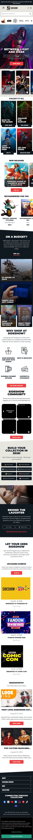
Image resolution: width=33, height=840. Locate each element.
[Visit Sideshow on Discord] (16, 806)
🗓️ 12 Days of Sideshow (8, 469)
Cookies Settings (16, 832)
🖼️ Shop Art (8, 473)
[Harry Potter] (27, 20)
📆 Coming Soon (24, 478)
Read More (16, 723)
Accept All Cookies (16, 836)
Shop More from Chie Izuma (16, 531)
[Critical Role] (15, 20)
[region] (16, 21)
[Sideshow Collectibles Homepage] (12, 8)
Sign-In (16, 573)
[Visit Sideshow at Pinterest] (23, 802)
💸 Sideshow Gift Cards (24, 469)
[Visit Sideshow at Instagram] (19, 802)
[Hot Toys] (3, 20)
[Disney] (21, 20)
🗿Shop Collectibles (8, 478)
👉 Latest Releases (24, 464)
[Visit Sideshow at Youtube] (12, 802)
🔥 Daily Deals (9, 464)
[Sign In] (28, 8)
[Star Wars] (9, 20)
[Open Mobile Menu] (3, 7)
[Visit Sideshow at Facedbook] (4, 802)
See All (16, 190)
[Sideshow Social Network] (16, 802)
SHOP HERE (16, 63)
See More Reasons (16, 385)
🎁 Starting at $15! (24, 473)
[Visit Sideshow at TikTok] (27, 802)
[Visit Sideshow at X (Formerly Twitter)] (8, 802)
